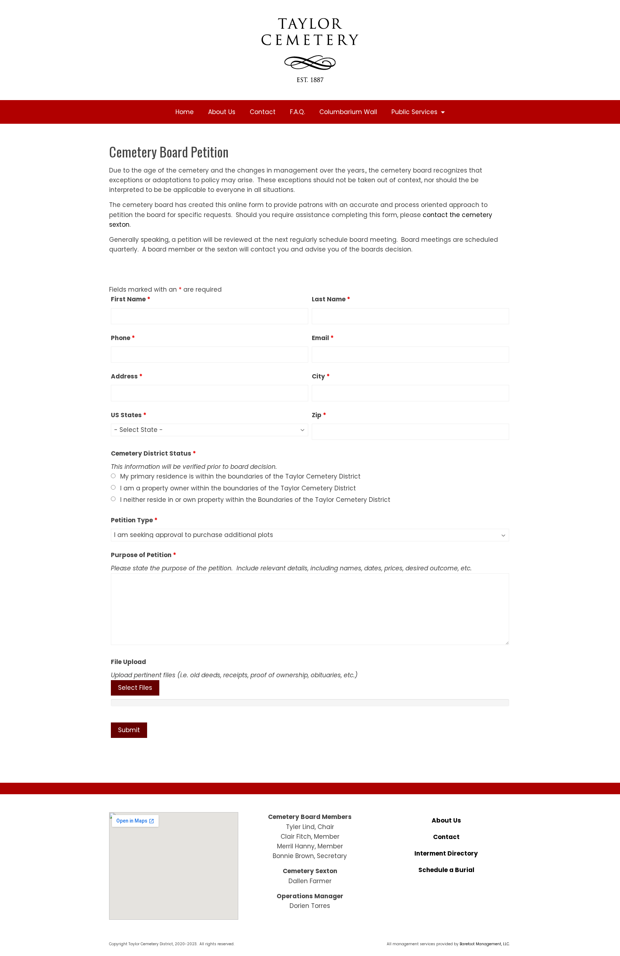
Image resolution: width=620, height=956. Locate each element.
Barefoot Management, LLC (484, 944)
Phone (123, 338)
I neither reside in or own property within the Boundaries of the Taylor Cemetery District (255, 499)
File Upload (128, 662)
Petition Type (134, 520)
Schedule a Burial (446, 870)
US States (128, 415)
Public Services (414, 112)
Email (323, 338)
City (321, 376)
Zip (319, 415)
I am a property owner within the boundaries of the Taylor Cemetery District (238, 488)
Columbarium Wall (348, 112)
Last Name (331, 299)
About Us (221, 112)
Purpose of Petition (143, 555)
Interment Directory (446, 853)
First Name (130, 299)
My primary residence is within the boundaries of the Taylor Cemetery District (240, 476)
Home (184, 112)
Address (126, 376)
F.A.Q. (297, 112)
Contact (263, 112)
